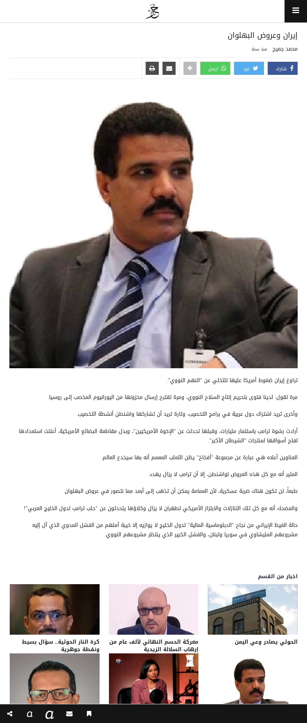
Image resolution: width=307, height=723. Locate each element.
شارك (282, 69)
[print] (152, 69)
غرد (247, 69)
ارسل (213, 69)
